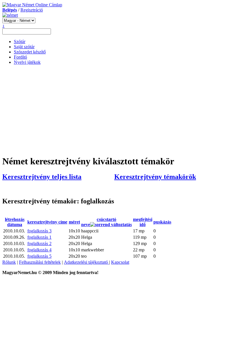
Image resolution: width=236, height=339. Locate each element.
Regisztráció (31, 9)
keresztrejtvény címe (47, 221)
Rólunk (9, 262)
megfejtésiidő (142, 222)
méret (74, 221)
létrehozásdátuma (14, 222)
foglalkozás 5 (39, 256)
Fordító (20, 57)
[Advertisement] (118, 110)
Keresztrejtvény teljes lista (41, 176)
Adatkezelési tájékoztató (86, 262)
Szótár (19, 41)
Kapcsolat (120, 262)
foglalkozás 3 (39, 230)
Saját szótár (24, 46)
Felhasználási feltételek (40, 262)
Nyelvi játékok (27, 62)
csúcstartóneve (98, 222)
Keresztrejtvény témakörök (155, 176)
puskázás (162, 221)
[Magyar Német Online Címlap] (32, 4)
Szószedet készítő (30, 51)
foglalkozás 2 (39, 243)
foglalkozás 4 (39, 249)
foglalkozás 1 (39, 237)
